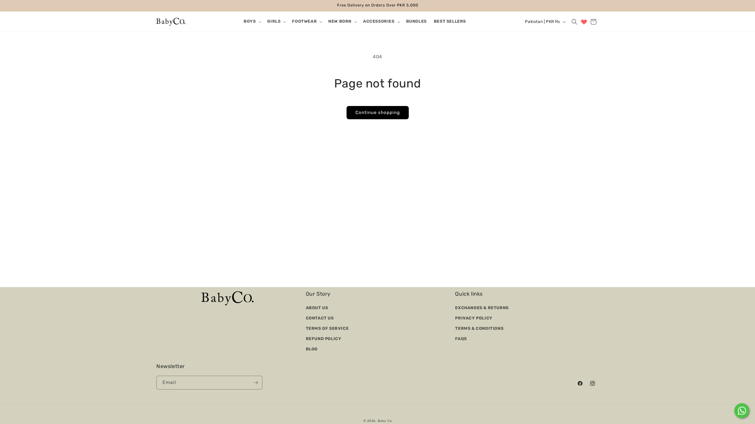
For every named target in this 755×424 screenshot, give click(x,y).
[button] (252, 21)
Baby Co (385, 421)
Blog (312, 349)
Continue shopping (377, 112)
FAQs (461, 338)
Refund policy (324, 338)
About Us (317, 307)
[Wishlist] (584, 22)
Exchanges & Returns (481, 307)
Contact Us (320, 317)
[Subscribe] (255, 383)
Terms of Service (327, 328)
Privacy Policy (473, 317)
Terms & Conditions (479, 328)
